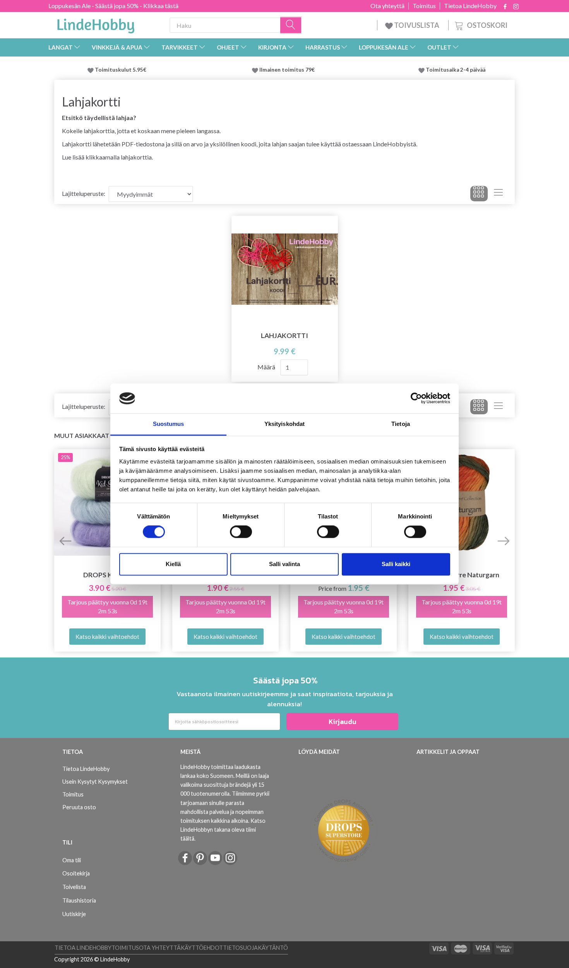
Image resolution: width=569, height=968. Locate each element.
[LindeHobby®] (95, 23)
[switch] (241, 532)
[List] (498, 193)
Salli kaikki (396, 564)
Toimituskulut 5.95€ (120, 70)
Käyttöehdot (202, 947)
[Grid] (479, 193)
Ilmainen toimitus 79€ (288, 70)
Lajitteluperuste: (83, 193)
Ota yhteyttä (387, 5)
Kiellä (173, 564)
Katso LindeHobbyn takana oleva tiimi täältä (223, 829)
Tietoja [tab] (400, 423)
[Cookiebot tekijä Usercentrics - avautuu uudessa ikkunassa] (416, 398)
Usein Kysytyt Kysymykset (95, 781)
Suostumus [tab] (168, 423)
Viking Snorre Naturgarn (461, 575)
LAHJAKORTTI (284, 335)
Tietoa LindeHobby (470, 5)
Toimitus (424, 5)
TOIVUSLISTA (416, 25)
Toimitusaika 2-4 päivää (455, 70)
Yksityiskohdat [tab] (284, 423)
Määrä (266, 367)
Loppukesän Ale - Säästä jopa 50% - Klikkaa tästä (113, 5)
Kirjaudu (342, 721)
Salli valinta (284, 564)
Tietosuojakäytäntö (255, 947)
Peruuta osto (79, 807)
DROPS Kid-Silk (107, 575)
